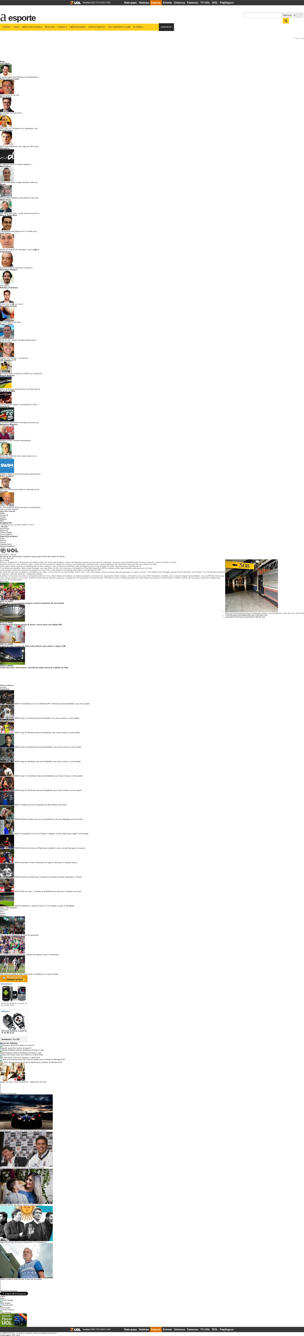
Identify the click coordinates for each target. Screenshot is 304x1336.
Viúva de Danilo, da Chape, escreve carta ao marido (21, 1205)
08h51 (17, 805)
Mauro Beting (5, 97)
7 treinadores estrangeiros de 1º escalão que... (19, 231)
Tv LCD (16, 1039)
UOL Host (16, 1335)
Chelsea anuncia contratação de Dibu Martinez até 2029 (43, 805)
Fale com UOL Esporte (9, 509)
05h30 (17, 848)
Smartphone (6, 984)
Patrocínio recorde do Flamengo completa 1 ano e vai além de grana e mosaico (52, 848)
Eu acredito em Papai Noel (11, 113)
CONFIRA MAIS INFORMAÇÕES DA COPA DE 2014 (246, 615)
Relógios (5, 1011)
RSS (2, 521)
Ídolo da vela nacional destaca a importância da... (20, 489)
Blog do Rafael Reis (8, 215)
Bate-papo (130, 2)
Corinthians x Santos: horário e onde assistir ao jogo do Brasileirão (47, 906)
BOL (215, 2)
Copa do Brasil (96, 27)
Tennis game (5, 1308)
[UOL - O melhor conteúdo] (74, 4)
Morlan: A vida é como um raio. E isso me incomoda (21, 1279)
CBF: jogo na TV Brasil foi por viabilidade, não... (19, 128)
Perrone (3, 115)
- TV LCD (3, 527)
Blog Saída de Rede (8, 306)
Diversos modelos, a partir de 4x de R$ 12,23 (14, 1032)
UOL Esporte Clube (119, 27)
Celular (3, 517)
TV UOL (205, 2)
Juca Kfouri (5, 63)
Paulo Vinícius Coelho (9, 79)
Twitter (2, 513)
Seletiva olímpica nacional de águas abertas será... (21, 474)
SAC (108, 2)
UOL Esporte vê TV (8, 360)
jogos (2, 1298)
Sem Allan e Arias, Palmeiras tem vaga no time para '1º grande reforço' (49, 862)
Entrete (167, 2)
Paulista (50, 27)
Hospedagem (5, 1335)
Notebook (4, 531)
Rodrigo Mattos (6, 130)
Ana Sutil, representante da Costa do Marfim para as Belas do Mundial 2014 (31, 1062)
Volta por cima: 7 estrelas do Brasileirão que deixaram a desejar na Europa (50, 891)
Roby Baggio (5, 1303)
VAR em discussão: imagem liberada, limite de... (19, 182)
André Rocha (5, 252)
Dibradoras (5, 148)
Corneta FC (5, 406)
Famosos (192, 2)
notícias (3, 687)
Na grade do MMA (7, 391)
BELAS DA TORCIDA (8, 1043)
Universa (179, 2)
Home (2, 538)
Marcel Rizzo (5, 166)
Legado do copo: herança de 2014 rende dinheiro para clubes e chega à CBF (33, 646)
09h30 (17, 704)
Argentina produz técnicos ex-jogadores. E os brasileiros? (23, 1242)
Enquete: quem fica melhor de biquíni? (16, 1048)
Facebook (4, 515)
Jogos (6, 27)
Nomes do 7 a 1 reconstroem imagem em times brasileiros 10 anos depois (32, 603)
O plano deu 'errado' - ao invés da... (14, 358)
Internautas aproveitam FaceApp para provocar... (20, 422)
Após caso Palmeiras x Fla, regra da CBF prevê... (20, 146)
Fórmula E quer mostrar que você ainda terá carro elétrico (23, 1131)
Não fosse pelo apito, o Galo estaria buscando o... (20, 213)
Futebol (138, 27)
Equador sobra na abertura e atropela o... (17, 268)
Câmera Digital (6, 532)
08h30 (17, 834)
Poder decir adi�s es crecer (11, 304)
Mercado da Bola (32, 27)
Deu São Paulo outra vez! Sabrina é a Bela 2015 (20, 1058)
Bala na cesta (6, 342)
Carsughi (4, 491)
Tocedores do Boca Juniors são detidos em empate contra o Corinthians (29, 955)
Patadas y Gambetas (9, 288)
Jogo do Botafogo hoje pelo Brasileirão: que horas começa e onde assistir (50, 761)
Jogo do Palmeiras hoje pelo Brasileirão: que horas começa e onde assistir (50, 747)
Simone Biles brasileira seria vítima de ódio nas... (20, 198)
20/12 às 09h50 (6, 623)
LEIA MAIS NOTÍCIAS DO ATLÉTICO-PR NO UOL (245, 617)
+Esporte (165, 27)
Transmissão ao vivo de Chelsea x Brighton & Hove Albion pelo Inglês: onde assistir (54, 834)
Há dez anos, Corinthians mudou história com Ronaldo (22, 1168)
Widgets (3, 519)
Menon (3, 184)
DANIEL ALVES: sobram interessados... (16, 440)
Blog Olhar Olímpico (8, 270)
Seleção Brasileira (7, 546)
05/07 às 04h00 (6, 644)
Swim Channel (6, 458)
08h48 (17, 819)
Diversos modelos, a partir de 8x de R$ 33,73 (14, 1004)
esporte (19, 15)
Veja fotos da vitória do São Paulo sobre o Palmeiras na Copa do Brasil (29, 974)
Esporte (156, 2)
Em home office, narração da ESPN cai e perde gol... (21, 373)
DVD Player (4, 529)
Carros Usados (6, 534)
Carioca (62, 27)
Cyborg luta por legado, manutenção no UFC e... (20, 404)
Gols (17, 27)
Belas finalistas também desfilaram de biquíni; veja (20, 1053)
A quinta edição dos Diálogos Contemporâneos (19, 77)
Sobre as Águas (7, 476)
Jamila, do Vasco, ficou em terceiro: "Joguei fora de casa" (23, 1082)
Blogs (2, 62)
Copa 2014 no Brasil (8, 536)
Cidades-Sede (6, 544)
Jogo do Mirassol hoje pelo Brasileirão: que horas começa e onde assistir (50, 732)
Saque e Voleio (6, 324)
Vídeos (3, 542)
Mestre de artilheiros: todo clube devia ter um (18, 456)
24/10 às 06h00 (6, 666)
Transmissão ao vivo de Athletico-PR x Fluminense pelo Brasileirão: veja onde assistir (54, 704)
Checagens (4, 286)
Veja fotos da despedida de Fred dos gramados (19, 935)
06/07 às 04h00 (6, 601)
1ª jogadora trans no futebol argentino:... (16, 164)
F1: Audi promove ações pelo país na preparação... (21, 507)
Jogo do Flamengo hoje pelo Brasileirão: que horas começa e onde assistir (50, 790)
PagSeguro (227, 2)
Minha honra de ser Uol (9, 95)
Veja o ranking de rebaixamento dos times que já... (20, 389)
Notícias (144, 2)
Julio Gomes (5, 233)
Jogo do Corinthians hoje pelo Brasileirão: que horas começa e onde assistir (51, 776)
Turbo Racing (5, 1312)
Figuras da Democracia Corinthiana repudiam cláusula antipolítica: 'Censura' (51, 877)
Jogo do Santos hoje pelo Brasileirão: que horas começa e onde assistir (49, 718)
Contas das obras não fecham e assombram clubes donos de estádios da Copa (34, 668)
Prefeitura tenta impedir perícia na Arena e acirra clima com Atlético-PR (31, 625)
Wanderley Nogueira (8, 424)
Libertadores (77, 27)
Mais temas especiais (8, 1291)
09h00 (17, 718)
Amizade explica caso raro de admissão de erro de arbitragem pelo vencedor (51, 819)
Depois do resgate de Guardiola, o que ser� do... (20, 250)
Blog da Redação (7, 375)
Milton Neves (5, 200)
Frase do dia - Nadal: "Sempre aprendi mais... (18, 340)
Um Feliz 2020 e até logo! (10, 322)
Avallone (4, 442)
